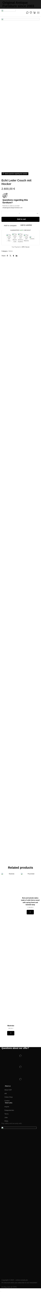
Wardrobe (10, 1025)
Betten (11, 251)
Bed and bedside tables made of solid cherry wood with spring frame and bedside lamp (30, 901)
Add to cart (21, 219)
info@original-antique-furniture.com (12, 207)
